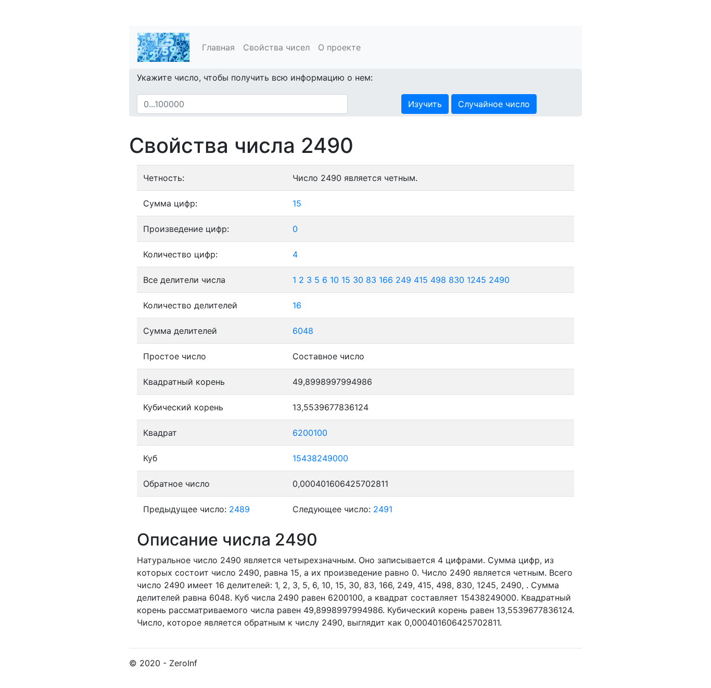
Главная (218, 47)
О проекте (339, 47)
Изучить (425, 104)
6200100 (310, 432)
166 (386, 280)
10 (334, 280)
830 (456, 280)
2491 (382, 509)
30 (358, 280)
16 (297, 305)
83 (371, 280)
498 (438, 280)
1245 (476, 280)
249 (403, 280)
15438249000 (320, 458)
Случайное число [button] (494, 104)
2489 (239, 509)
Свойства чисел (276, 47)
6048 (303, 331)
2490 (499, 280)
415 (421, 280)
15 (297, 203)
